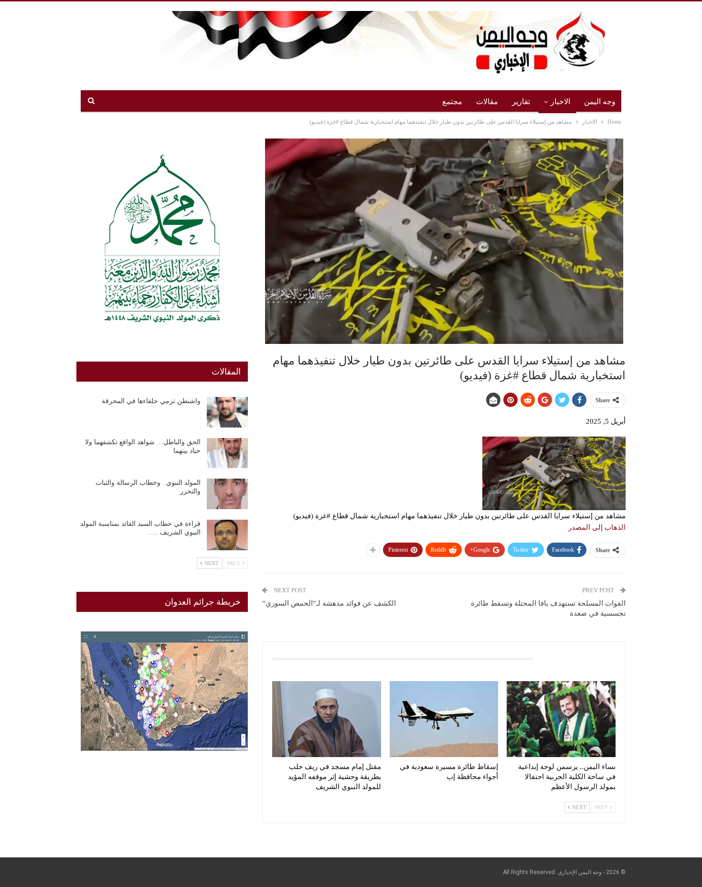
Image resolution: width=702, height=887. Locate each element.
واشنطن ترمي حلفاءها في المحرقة (151, 401)
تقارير (521, 101)
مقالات (487, 101)
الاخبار (560, 101)
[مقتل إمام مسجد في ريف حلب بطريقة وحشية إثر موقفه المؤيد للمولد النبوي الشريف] (326, 719)
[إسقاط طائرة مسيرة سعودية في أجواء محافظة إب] (444, 719)
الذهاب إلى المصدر (597, 527)
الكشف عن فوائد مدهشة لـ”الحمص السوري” (329, 603)
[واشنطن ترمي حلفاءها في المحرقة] (227, 412)
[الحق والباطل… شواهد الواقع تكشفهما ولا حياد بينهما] (227, 453)
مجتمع (452, 101)
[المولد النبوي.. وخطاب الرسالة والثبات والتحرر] (227, 494)
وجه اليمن (600, 101)
